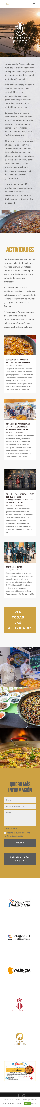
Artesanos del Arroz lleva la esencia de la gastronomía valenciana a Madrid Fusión (18, 427)
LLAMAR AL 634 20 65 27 (19, 859)
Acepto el (17, 834)
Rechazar (34, 1103)
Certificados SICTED (14, 567)
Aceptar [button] (27, 1104)
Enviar (20, 842)
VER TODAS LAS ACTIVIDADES (20, 620)
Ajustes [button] (18, 1103)
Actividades (19, 365)
